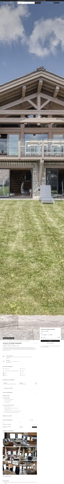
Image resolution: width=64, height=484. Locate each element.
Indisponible (34, 424)
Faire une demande (50, 343)
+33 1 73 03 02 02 (49, 2)
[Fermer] (2, 3)
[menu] (60, 2)
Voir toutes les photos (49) (8, 338)
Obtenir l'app (56, 2)
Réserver (50, 340)
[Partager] (36, 343)
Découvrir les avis (8, 362)
